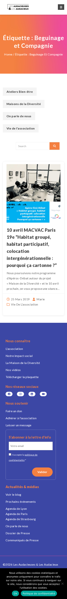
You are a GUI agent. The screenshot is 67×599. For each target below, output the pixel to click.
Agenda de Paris (17, 514)
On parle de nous (19, 116)
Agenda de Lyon (16, 508)
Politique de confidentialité (39, 593)
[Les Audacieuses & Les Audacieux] (21, 7)
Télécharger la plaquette (22, 377)
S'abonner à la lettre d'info (30, 437)
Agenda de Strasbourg (21, 519)
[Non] (62, 583)
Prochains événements (21, 501)
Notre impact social (19, 355)
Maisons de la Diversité (24, 104)
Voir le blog (13, 494)
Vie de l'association (24, 304)
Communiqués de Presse (22, 540)
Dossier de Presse (18, 533)
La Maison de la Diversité (23, 363)
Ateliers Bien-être (20, 91)
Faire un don (14, 411)
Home (8, 54)
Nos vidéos (13, 370)
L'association (14, 348)
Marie (40, 299)
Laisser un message (18, 425)
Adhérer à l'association (21, 418)
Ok (15, 593)
